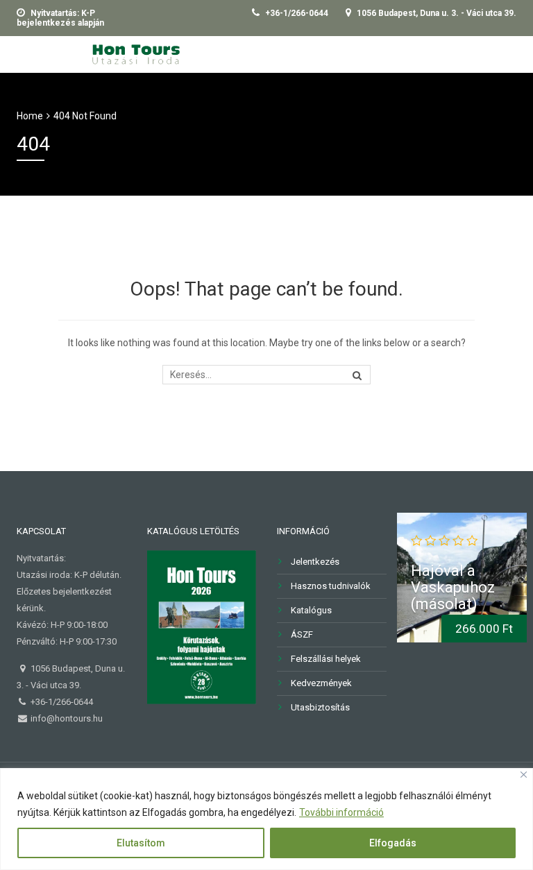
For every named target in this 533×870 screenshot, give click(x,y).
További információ (341, 812)
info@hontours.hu (65, 718)
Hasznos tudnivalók (331, 586)
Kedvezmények (321, 683)
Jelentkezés (315, 561)
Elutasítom (141, 842)
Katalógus (311, 610)
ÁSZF (302, 634)
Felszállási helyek (326, 659)
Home (30, 115)
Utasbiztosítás (320, 707)
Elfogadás (392, 842)
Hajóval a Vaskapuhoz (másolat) (453, 587)
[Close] (524, 774)
